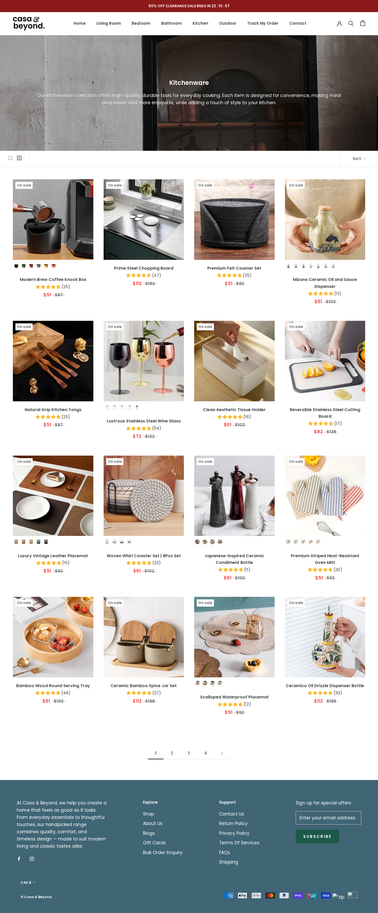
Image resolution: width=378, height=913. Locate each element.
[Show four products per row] (19, 158)
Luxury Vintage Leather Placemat (53, 556)
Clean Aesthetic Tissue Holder (234, 410)
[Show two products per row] (10, 158)
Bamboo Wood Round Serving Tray (53, 686)
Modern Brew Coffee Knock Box (53, 279)
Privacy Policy (234, 833)
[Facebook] (19, 858)
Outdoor (227, 23)
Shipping (228, 862)
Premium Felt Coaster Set (234, 268)
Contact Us (231, 814)
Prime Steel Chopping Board (143, 268)
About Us (153, 823)
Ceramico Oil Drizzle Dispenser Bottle (325, 686)
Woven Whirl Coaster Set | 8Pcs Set (144, 556)
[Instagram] (32, 858)
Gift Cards (154, 843)
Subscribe (317, 836)
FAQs (224, 852)
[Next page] (222, 753)
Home (80, 23)
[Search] (351, 23)
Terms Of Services (239, 843)
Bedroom (141, 23)
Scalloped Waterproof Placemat (234, 697)
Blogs (149, 833)
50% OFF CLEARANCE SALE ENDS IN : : (189, 5)
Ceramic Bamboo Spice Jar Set (144, 686)
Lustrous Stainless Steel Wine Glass (144, 421)
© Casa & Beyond (36, 896)
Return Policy (233, 823)
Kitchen (200, 23)
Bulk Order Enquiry (163, 852)
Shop (148, 814)
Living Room (108, 23)
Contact (298, 23)
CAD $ (26, 882)
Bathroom (171, 23)
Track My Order (262, 23)
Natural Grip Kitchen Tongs (53, 410)
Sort (357, 158)
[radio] (16, 265)
